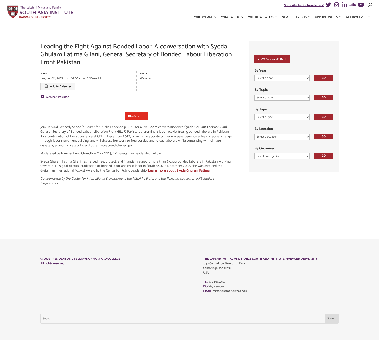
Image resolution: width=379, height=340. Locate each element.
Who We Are (203, 17)
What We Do (230, 17)
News (286, 17)
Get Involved (356, 17)
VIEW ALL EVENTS (270, 59)
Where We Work (261, 17)
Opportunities (326, 17)
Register (134, 116)
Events (301, 17)
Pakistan (63, 97)
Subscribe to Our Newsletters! (304, 5)
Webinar (51, 97)
